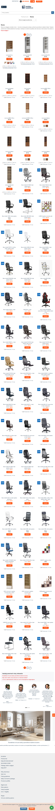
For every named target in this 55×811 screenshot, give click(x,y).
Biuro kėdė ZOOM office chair (27, 560)
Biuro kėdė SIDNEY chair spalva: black (45, 623)
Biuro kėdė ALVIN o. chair (9, 309)
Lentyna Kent (27, 88)
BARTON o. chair (27, 309)
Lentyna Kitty (9, 55)
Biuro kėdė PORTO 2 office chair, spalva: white (9, 248)
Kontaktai (3, 756)
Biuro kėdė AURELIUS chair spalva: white (27, 248)
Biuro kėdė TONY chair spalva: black (9, 216)
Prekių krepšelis (5, 789)
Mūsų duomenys (5, 772)
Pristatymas (4, 758)
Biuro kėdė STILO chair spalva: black (27, 498)
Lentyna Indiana (46, 118)
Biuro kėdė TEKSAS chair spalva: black (46, 185)
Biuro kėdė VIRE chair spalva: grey (46, 529)
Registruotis (4, 785)
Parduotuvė (24, 17)
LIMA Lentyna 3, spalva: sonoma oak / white (9, 592)
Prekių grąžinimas (5, 776)
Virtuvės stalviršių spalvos (7, 798)
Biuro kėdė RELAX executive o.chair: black (27, 436)
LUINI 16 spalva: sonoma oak (45, 216)
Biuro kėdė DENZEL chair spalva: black (46, 248)
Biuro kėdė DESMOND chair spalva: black (9, 279)
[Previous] (3, 696)
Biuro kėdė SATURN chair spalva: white (9, 467)
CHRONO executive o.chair (9, 622)
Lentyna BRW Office (45, 88)
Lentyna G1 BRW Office (27, 118)
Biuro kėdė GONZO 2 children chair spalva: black (45, 374)
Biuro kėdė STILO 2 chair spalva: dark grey (9, 498)
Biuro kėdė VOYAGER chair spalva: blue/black (9, 561)
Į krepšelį (9, 59)
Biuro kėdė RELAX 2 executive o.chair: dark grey (45, 405)
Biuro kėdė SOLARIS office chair (45, 466)
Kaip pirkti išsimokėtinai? (7, 761)
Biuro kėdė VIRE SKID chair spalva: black (27, 216)
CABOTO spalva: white (45, 560)
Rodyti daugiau (5, 30)
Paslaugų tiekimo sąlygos (7, 765)
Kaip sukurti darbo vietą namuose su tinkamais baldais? (15, 677)
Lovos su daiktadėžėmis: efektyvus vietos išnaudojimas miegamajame (18, 679)
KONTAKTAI (15, 1)
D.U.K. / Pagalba (5, 791)
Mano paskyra (4, 787)
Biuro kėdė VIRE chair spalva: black (27, 529)
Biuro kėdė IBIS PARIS (46, 278)
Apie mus (3, 774)
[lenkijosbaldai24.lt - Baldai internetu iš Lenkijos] (27, 7)
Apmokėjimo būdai (5, 763)
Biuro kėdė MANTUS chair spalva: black (9, 405)
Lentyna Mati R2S (27, 55)
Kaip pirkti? (4, 768)
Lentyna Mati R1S (45, 55)
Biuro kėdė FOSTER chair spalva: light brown (9, 374)
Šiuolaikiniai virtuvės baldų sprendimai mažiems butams (15, 675)
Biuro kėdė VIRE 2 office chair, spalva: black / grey (45, 498)
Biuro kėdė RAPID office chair (9, 653)
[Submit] (52, 12)
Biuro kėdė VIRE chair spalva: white (9, 529)
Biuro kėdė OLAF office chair (27, 622)
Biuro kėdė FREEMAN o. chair (27, 373)
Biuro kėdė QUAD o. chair (27, 404)
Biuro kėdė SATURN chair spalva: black (27, 467)
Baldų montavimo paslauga (8, 778)
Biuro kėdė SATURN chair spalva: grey (27, 185)
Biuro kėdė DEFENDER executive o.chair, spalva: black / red (45, 311)
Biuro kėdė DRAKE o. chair (9, 342)
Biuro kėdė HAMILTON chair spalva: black (27, 279)
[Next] (52, 696)
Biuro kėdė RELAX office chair (9, 435)
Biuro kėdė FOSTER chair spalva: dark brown (27, 342)
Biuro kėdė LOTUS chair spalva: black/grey (27, 654)
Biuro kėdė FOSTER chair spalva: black (46, 342)
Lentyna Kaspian (9, 88)
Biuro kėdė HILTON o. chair (45, 653)
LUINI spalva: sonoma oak (46, 591)
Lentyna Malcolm (9, 185)
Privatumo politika (5, 781)
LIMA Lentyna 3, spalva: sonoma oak (27, 592)
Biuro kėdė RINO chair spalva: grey (46, 436)
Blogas (2, 795)
